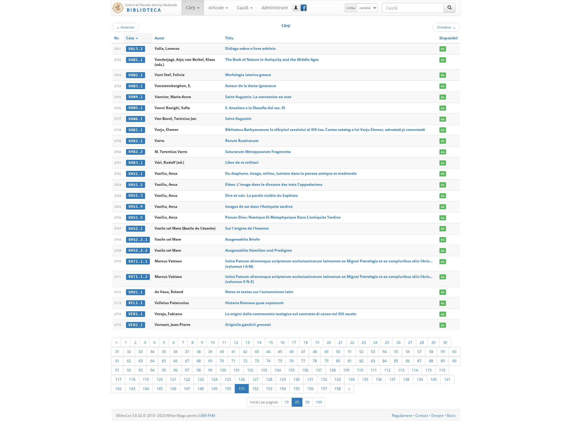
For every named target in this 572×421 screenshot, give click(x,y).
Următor (446, 27)
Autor (159, 38)
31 (117, 351)
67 (187, 360)
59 (443, 351)
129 (283, 379)
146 (173, 388)
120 (159, 379)
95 (164, 370)
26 (399, 342)
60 (454, 351)
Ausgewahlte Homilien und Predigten (258, 250)
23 (364, 342)
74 (268, 360)
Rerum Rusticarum (242, 140)
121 (173, 379)
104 (278, 370)
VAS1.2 (135, 184)
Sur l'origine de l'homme (247, 228)
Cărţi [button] (191, 7)
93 (141, 370)
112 (387, 370)
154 (283, 388)
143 (132, 388)
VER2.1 (135, 325)
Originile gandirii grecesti (248, 324)
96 (175, 370)
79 (326, 360)
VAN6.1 (135, 119)
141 (447, 379)
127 (255, 379)
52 (361, 351)
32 (129, 351)
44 (268, 351)
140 (433, 379)
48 (315, 351)
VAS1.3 (135, 195)
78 (315, 360)
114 (415, 370)
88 (431, 360)
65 (164, 360)
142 (118, 388)
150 (228, 388)
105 (291, 370)
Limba (350, 8)
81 (350, 360)
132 (324, 379)
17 (294, 342)
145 (159, 388)
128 (269, 379)
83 (373, 360)
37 (187, 351)
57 (419, 351)
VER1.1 (135, 314)
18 (306, 342)
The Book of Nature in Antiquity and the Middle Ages (272, 59)
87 (419, 360)
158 (338, 388)
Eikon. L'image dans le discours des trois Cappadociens (273, 184)
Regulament (402, 415)
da (442, 49)
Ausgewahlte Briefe (242, 239)
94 (152, 370)
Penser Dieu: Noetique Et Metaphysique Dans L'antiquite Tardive (283, 217)
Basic (451, 415)
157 (324, 388)
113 (401, 370)
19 (317, 342)
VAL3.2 (135, 49)
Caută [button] (243, 7)
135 (365, 379)
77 (303, 360)
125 (228, 379)
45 (280, 351)
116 (442, 370)
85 (396, 360)
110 (360, 370)
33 (141, 351)
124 (214, 379)
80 (338, 360)
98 (199, 370)
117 (118, 379)
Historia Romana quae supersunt (254, 302)
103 (264, 370)
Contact (421, 415)
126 (242, 379)
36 (175, 351)
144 (146, 388)
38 (199, 351)
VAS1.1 (135, 173)
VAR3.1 (135, 162)
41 (233, 351)
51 (350, 351)
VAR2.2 (135, 151)
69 (210, 360)
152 (255, 388)
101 (237, 370)
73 (257, 360)
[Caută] (450, 8)
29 (433, 342)
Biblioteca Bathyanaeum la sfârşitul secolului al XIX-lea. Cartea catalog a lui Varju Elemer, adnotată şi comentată (325, 129)
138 (406, 379)
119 (146, 379)
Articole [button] (217, 7)
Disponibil (448, 38)
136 (379, 379)
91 (117, 370)
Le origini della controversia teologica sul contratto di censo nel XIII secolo (290, 313)
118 (132, 379)
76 (292, 360)
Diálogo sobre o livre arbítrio (250, 48)
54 (385, 351)
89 (443, 360)
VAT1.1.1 (137, 261)
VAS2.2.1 (137, 239)
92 (129, 370)
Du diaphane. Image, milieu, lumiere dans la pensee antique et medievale (291, 173)
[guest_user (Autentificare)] (295, 7)
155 (296, 388)
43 (257, 351)
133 (338, 379)
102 (250, 370)
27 (410, 342)
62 (129, 360)
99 (210, 370)
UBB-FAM (207, 415)
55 (396, 351)
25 (387, 342)
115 (428, 370)
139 (420, 379)
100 (223, 370)
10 (213, 342)
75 (280, 360)
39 (210, 351)
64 (152, 360)
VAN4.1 (135, 97)
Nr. (116, 38)
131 (310, 379)
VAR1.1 (135, 130)
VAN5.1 (135, 108)
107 (319, 370)
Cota (130, 38)
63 (141, 360)
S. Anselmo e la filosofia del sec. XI (255, 107)
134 (351, 379)
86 (408, 360)
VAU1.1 (135, 292)
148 (201, 388)
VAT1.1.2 (137, 276)
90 (454, 360)
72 (245, 360)
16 (282, 342)
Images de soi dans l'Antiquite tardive (259, 206)
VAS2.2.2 (137, 250)
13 (247, 342)
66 (175, 360)
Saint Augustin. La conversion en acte (258, 96)
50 (338, 351)
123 (201, 379)
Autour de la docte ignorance (250, 85)
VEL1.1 (135, 303)
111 (374, 370)
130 (296, 379)
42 (245, 351)
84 (385, 360)
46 (292, 351)
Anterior (125, 27)
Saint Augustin (238, 118)
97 (187, 370)
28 (422, 342)
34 (152, 351)
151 (242, 388)
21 (340, 342)
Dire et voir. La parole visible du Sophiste (261, 195)
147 (187, 388)
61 (117, 360)
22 (352, 342)
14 (259, 342)
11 (224, 342)
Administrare (275, 7)
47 (303, 351)
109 (346, 370)
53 (373, 351)
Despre (437, 415)
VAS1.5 (135, 217)
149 (214, 388)
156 (310, 388)
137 (392, 379)
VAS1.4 (135, 206)
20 (329, 342)
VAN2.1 (135, 75)
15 (271, 342)
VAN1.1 (135, 60)
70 (222, 360)
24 (375, 342)
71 (233, 360)
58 (431, 351)
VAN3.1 (135, 86)
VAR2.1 (135, 141)
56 (408, 351)
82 (361, 360)
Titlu (229, 38)
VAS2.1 (135, 228)
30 (445, 342)
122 (187, 379)
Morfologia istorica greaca (248, 74)
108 (332, 370)
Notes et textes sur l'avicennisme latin (259, 291)
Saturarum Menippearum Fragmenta (258, 151)
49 (326, 351)
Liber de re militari (242, 162)
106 (305, 370)
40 (222, 351)
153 (269, 388)
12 (236, 342)
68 (199, 360)
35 (164, 351)
